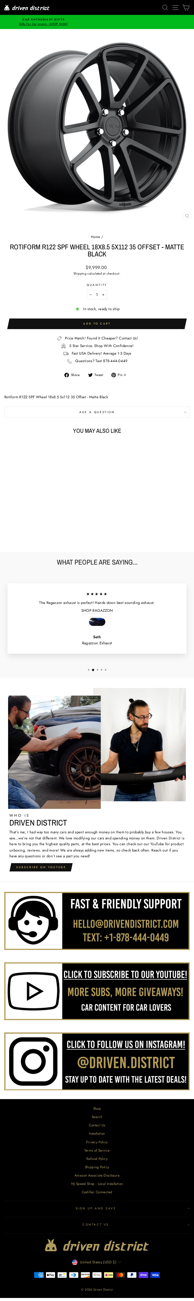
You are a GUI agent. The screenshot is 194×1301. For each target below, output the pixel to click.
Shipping (80, 273)
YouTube (157, 844)
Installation (97, 1133)
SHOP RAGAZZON (97, 610)
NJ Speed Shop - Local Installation (97, 1183)
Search (97, 1116)
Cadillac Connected (97, 1191)
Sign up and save (96, 1208)
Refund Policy (97, 1158)
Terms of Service (97, 1150)
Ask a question (97, 412)
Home (95, 236)
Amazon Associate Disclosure (97, 1175)
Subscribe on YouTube (41, 867)
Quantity (97, 285)
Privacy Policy (97, 1142)
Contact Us (97, 1125)
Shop (97, 1108)
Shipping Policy (97, 1167)
